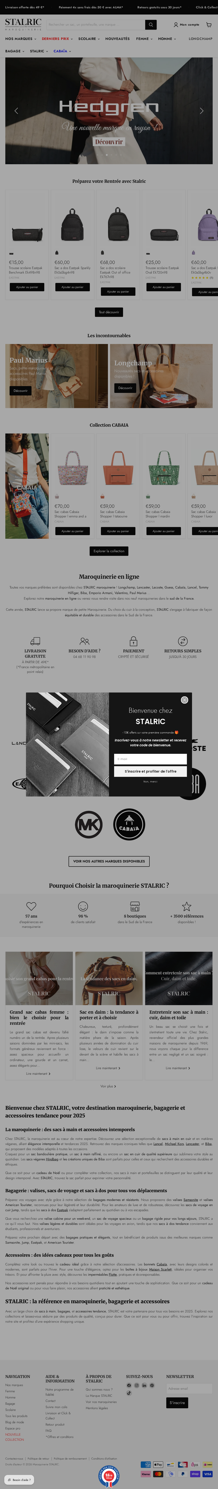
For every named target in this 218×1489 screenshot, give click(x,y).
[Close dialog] (184, 700)
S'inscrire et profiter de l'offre (150, 771)
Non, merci (150, 781)
